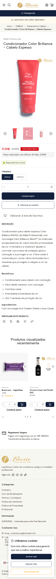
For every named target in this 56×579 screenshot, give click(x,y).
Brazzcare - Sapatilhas (12, 390)
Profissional (7, 509)
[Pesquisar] (9, 5)
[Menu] (4, 5)
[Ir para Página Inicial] (28, 5)
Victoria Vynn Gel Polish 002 (41, 391)
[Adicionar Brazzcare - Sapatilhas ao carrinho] (22, 404)
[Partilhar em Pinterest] (25, 321)
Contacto (6, 490)
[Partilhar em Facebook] (4, 321)
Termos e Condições (11, 497)
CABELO (19, 26)
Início (9, 26)
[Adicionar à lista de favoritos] (25, 366)
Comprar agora (14, 409)
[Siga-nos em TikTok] (25, 474)
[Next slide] (52, 133)
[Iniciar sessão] (47, 5)
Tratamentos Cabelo (36, 26)
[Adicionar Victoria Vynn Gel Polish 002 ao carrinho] (50, 404)
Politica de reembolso (12, 501)
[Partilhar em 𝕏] (11, 321)
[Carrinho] (52, 5)
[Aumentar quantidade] (51, 187)
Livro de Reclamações (12, 494)
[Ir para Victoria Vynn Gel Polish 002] (42, 367)
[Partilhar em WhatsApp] (18, 321)
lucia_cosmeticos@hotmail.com (20, 533)
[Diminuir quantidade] (4, 187)
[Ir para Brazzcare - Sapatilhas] (14, 367)
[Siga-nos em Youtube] (21, 474)
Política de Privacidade (12, 505)
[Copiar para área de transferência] (32, 321)
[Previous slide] (4, 133)
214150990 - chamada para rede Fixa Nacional (24, 521)
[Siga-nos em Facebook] (17, 474)
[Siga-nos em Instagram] (13, 474)
